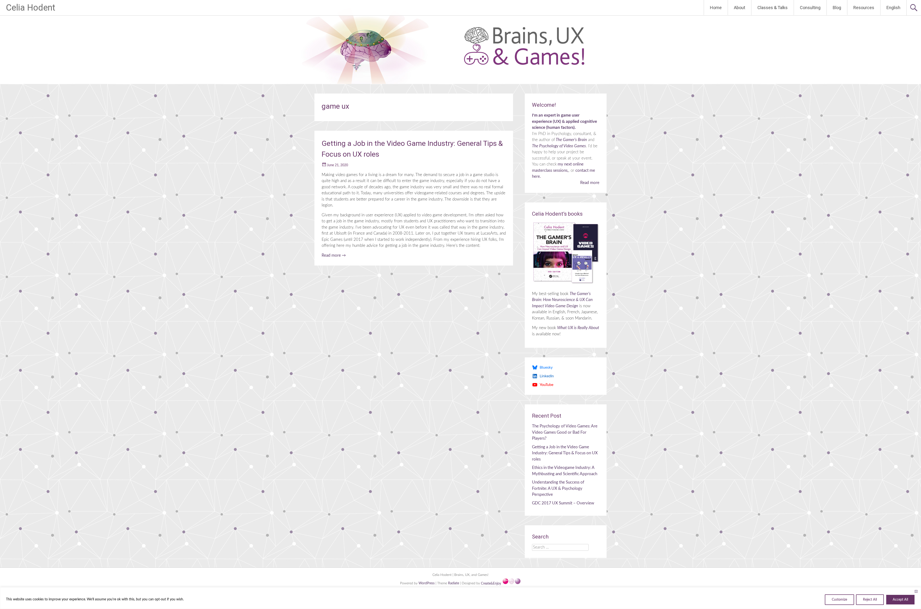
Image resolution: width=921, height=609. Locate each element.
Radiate (453, 583)
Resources (863, 7)
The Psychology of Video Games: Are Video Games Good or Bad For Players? (564, 432)
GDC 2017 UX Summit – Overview (563, 503)
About (739, 7)
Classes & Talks (772, 7)
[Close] (916, 591)
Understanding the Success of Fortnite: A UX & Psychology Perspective (558, 488)
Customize (839, 599)
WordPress (427, 583)
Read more (334, 255)
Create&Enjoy (491, 583)
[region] (460, 598)
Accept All (900, 599)
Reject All (870, 599)
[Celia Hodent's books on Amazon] (565, 252)
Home (716, 7)
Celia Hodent (30, 8)
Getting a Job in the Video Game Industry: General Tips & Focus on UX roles (565, 453)
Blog (837, 7)
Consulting (810, 7)
